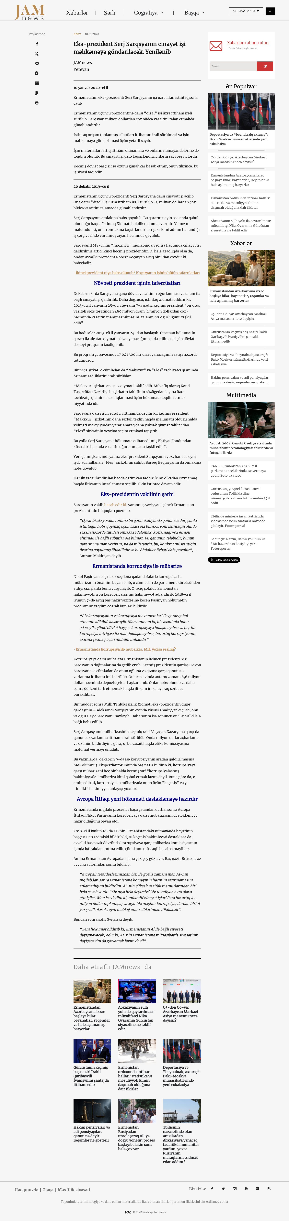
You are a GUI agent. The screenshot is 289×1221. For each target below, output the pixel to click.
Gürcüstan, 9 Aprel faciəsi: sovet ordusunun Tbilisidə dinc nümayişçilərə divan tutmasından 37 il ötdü (240, 496)
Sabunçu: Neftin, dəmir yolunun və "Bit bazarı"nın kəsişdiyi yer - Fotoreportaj (238, 543)
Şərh (109, 12)
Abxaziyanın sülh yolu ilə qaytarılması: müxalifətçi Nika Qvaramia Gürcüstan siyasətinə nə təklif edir (136, 1018)
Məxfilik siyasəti (74, 1190)
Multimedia (241, 395)
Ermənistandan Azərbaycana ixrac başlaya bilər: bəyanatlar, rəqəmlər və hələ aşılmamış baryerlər (92, 1018)
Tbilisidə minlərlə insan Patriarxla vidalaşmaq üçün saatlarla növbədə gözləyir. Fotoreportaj (238, 521)
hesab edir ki (115, 505)
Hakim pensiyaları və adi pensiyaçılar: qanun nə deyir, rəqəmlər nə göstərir (92, 1133)
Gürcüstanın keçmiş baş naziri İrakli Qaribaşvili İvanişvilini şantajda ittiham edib (91, 1076)
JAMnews (83, 62)
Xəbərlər (77, 12)
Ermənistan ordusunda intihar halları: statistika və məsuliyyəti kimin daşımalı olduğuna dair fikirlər (135, 1078)
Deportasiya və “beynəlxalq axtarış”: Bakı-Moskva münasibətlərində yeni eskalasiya (182, 1076)
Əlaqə (48, 1190)
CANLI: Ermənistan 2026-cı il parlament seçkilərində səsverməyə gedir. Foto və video (238, 470)
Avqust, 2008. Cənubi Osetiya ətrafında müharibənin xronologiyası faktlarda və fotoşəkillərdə (241, 448)
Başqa (191, 12)
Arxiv (79, 34)
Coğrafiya (145, 12)
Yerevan (81, 69)
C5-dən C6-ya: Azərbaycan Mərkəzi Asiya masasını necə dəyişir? (180, 1014)
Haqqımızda (26, 1190)
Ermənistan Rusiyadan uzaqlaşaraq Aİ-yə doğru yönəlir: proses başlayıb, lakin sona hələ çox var (136, 1138)
